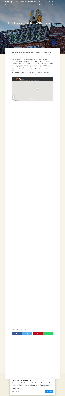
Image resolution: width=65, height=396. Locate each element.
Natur (35, 1)
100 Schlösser (41, 3)
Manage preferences (16, 391)
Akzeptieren (49, 391)
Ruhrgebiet (23, 1)
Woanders (30, 1)
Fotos (48, 1)
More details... (19, 388)
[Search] (59, 3)
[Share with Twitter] (27, 333)
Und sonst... (53, 3)
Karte (17, 1)
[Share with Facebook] (17, 333)
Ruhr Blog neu (8, 3)
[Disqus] (33, 357)
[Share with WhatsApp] (48, 333)
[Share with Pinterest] (38, 333)
